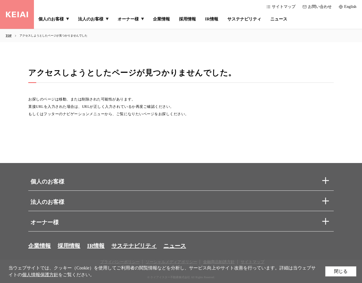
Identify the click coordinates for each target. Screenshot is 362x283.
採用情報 (69, 246)
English (350, 7)
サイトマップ (284, 7)
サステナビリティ (134, 246)
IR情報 (96, 246)
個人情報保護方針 (40, 274)
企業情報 (39, 246)
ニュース (174, 246)
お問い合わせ (320, 7)
